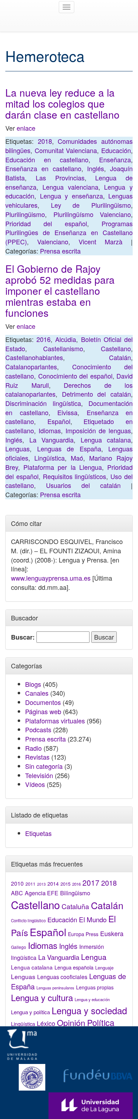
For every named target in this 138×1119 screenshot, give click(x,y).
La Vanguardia (51, 439)
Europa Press (83, 934)
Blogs (33, 684)
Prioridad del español (46, 223)
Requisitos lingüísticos (75, 476)
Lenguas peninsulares (55, 987)
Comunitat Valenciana (66, 150)
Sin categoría (44, 766)
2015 (65, 883)
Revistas (37, 756)
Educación (116, 150)
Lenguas (17, 448)
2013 (41, 884)
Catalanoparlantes (31, 366)
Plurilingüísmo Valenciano (92, 214)
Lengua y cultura (42, 997)
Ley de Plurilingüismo (91, 205)
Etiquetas (38, 833)
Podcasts (38, 729)
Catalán (120, 357)
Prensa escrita (60, 250)
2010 (17, 883)
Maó (77, 457)
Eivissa (67, 412)
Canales (36, 692)
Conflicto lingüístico (28, 920)
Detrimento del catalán (96, 393)
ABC (17, 893)
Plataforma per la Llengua (62, 467)
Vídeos (35, 784)
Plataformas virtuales (55, 720)
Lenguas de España (69, 448)
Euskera (111, 933)
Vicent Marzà (100, 241)
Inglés (95, 168)
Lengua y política (30, 1012)
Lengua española (73, 967)
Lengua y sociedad (89, 1010)
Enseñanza (115, 159)
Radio (33, 748)
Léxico (46, 1023)
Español (58, 421)
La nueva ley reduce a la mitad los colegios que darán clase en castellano (62, 103)
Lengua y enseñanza (71, 195)
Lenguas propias (95, 987)
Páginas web (43, 711)
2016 (43, 339)
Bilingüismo (75, 893)
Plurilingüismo (25, 214)
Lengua (94, 956)
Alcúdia (65, 339)
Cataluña (75, 906)
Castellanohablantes (34, 357)
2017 (90, 882)
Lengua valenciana (70, 186)
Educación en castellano (46, 159)
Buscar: (23, 637)
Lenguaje (104, 968)
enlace (26, 127)
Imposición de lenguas (98, 430)
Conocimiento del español (75, 375)
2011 (30, 884)
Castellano (116, 348)
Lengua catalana (106, 439)
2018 (45, 141)
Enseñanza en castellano (43, 168)
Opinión (71, 1022)
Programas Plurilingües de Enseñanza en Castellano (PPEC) (69, 232)
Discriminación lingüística (43, 403)
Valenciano (52, 241)
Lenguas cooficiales (62, 977)
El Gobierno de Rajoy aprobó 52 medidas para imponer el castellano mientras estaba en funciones (60, 290)
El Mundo (93, 919)
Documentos (43, 702)
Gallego (18, 947)
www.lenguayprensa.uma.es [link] (51, 577)
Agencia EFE (41, 893)
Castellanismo (63, 348)
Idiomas (50, 430)
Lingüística (49, 457)
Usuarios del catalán (83, 485)
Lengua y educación (92, 999)
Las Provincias (60, 177)
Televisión (39, 775)
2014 (53, 883)
